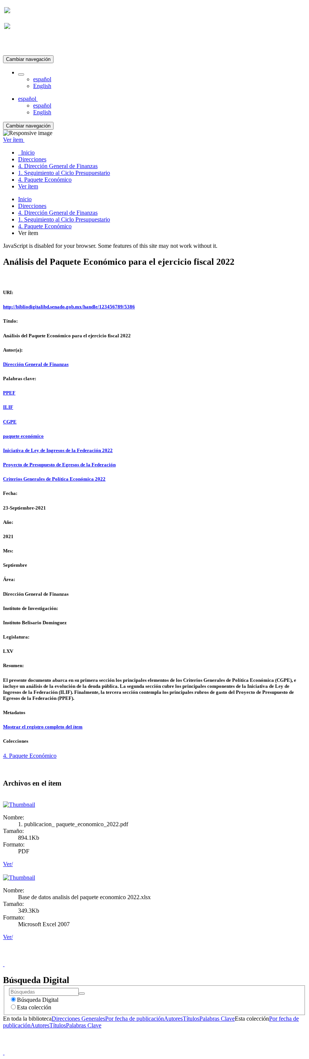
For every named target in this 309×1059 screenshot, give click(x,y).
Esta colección (34, 1007)
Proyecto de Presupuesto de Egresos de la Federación (59, 464)
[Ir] (82, 993)
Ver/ (8, 864)
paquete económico (23, 436)
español (42, 79)
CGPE (10, 422)
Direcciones (32, 206)
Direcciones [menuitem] (32, 159)
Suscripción (18, 44)
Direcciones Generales (78, 1018)
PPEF (9, 393)
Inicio (25, 199)
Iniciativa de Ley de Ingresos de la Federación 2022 (58, 450)
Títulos (191, 1018)
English (42, 86)
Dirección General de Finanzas (36, 364)
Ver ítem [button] (13, 140)
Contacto (138, 957)
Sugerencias (167, 957)
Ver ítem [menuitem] (28, 186)
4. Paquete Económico (45, 226)
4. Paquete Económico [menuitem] (45, 179)
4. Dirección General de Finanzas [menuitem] (58, 166)
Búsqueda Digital (37, 1000)
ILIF (8, 407)
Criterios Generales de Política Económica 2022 (54, 479)
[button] (21, 74)
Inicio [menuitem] (26, 152)
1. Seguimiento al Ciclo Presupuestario (64, 219)
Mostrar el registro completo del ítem (43, 727)
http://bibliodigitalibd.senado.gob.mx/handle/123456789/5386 (69, 307)
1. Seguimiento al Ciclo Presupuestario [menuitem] (64, 173)
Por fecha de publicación (134, 1018)
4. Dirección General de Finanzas (58, 212)
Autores (173, 1018)
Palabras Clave (217, 1018)
